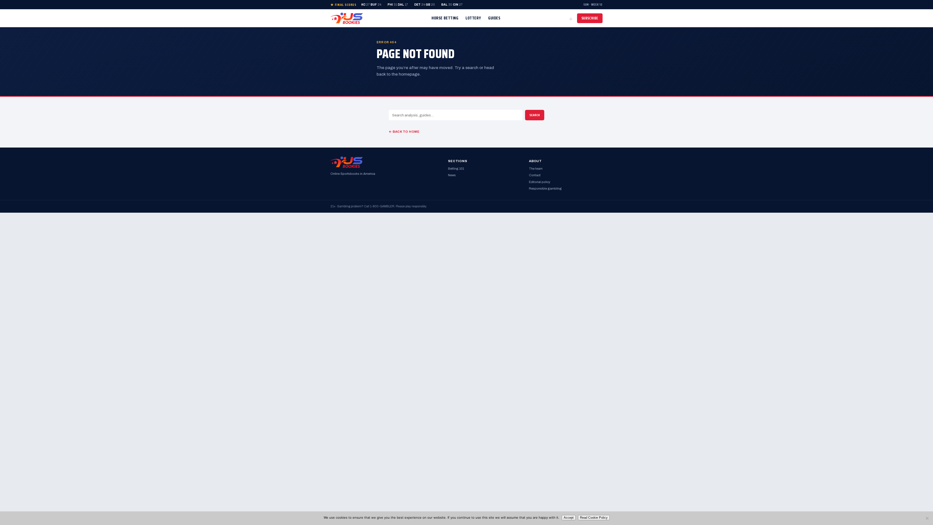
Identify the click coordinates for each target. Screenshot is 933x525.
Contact (535, 175)
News (452, 175)
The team (536, 168)
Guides (494, 18)
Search (534, 115)
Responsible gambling (545, 188)
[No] (926, 518)
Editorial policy (539, 182)
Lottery (473, 18)
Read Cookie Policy (594, 517)
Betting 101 (456, 168)
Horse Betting (445, 18)
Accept (569, 517)
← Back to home (404, 131)
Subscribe (589, 18)
